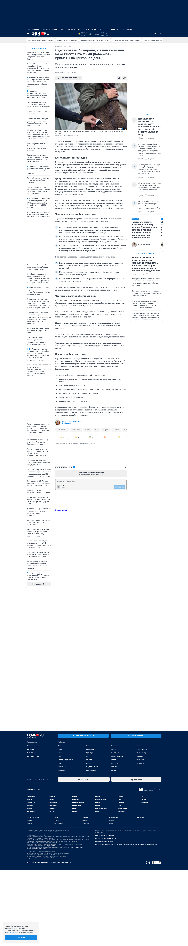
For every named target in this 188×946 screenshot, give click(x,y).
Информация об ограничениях (104, 835)
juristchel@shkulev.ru (76, 847)
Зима (96, 430)
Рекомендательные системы (104, 841)
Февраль (105, 430)
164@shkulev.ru (50, 845)
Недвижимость (33, 29)
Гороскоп (85, 29)
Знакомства (45, 29)
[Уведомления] (155, 34)
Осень (113, 749)
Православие (76, 430)
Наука (88, 763)
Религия (126, 430)
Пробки (106, 29)
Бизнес (60, 749)
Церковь (87, 430)
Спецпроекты (141, 763)
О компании (31, 753)
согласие (12, 933)
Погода (55, 29)
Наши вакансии (33, 756)
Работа (114, 760)
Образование (91, 770)
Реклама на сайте (33, 746)
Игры (119, 29)
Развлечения (116, 763)
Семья (113, 770)
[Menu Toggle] (27, 34)
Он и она (114, 746)
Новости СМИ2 (62, 510)
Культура (89, 753)
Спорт (138, 746)
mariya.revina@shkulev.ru (34, 858)
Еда (59, 763)
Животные (62, 767)
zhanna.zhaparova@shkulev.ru (36, 855)
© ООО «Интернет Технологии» (61, 863)
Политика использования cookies (105, 838)
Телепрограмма (66, 29)
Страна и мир (141, 753)
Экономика (140, 760)
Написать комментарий (71, 78)
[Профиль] (160, 34)
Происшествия (117, 756)
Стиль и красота (142, 749)
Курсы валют (96, 29)
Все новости (39, 48)
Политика (115, 753)
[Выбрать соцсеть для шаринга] (124, 78)
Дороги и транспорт (65, 760)
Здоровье (61, 770)
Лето (88, 756)
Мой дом (89, 760)
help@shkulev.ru (41, 849)
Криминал (90, 749)
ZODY (113, 29)
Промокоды (127, 29)
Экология (139, 756)
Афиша (77, 29)
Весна (60, 753)
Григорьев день (62, 430)
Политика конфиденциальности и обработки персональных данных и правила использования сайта (126, 844)
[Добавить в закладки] (119, 78)
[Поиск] (149, 34)
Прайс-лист (31, 749)
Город (60, 756)
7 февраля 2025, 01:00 (62, 72)
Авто (60, 746)
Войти (63, 487)
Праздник (116, 430)
